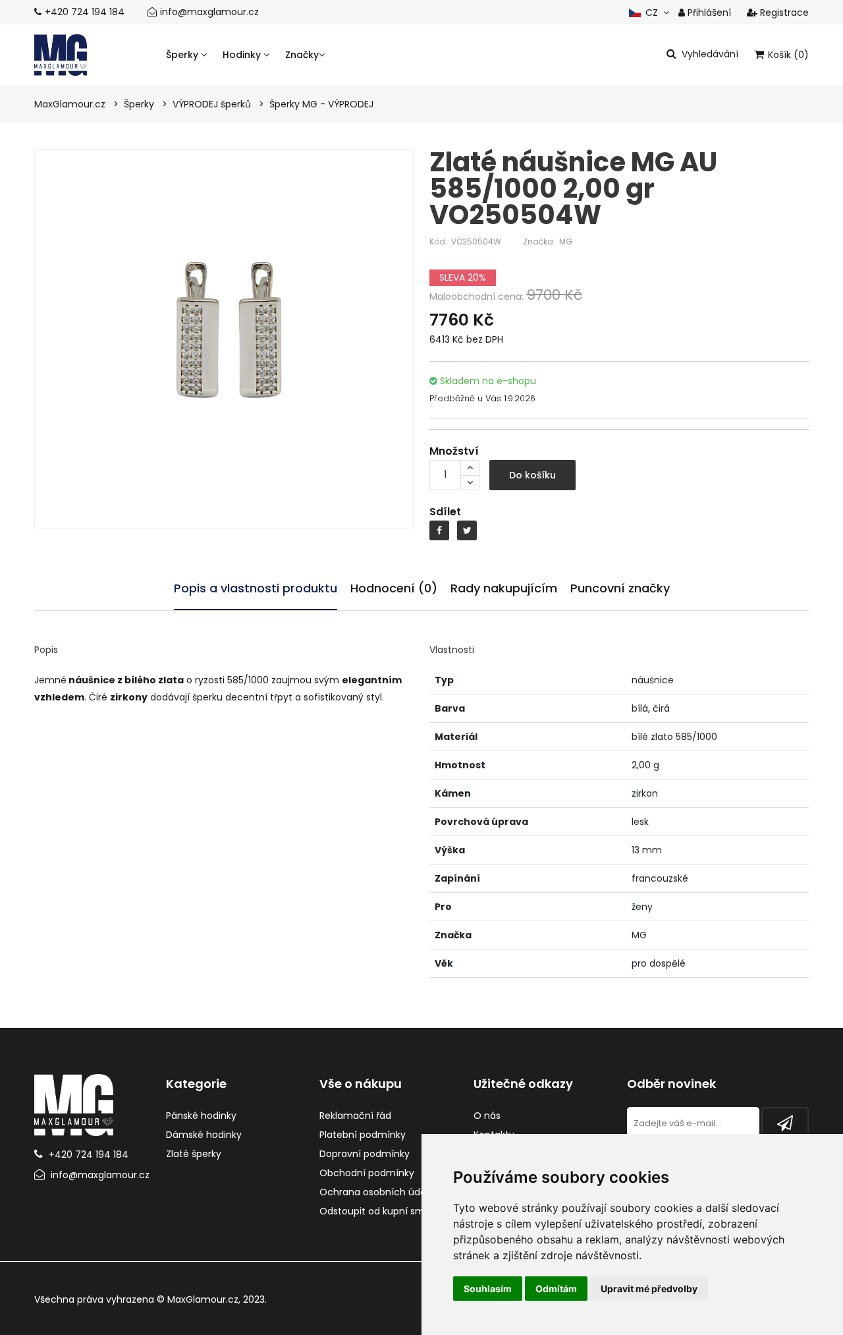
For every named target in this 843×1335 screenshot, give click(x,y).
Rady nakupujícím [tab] (503, 588)
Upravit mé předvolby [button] (649, 1288)
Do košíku (532, 475)
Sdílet (445, 511)
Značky (302, 54)
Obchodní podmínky (366, 1172)
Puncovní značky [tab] (620, 588)
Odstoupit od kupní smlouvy (384, 1211)
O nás (487, 1115)
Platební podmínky (362, 1134)
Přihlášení (708, 12)
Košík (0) (787, 54)
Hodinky (243, 54)
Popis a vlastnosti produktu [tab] (255, 588)
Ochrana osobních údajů (376, 1192)
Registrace (783, 12)
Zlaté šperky (193, 1153)
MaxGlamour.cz (202, 1299)
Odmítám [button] (556, 1288)
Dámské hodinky (204, 1134)
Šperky (183, 54)
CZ (650, 12)
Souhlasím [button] (488, 1288)
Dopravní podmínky (364, 1153)
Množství (454, 451)
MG (565, 241)
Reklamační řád (355, 1115)
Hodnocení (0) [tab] (393, 588)
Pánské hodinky (201, 1115)
